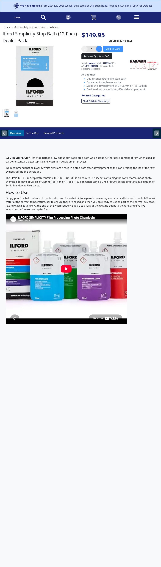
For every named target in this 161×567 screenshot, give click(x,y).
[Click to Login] (68, 17)
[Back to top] (156, 562)
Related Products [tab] (54, 133)
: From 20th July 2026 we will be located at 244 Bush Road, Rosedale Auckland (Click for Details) (86, 5)
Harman (91, 63)
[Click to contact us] (118, 17)
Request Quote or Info (96, 56)
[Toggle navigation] (143, 19)
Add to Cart (113, 49)
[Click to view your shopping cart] (93, 17)
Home (7, 27)
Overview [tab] (15, 133)
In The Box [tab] (32, 133)
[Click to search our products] (43, 17)
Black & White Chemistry (96, 101)
